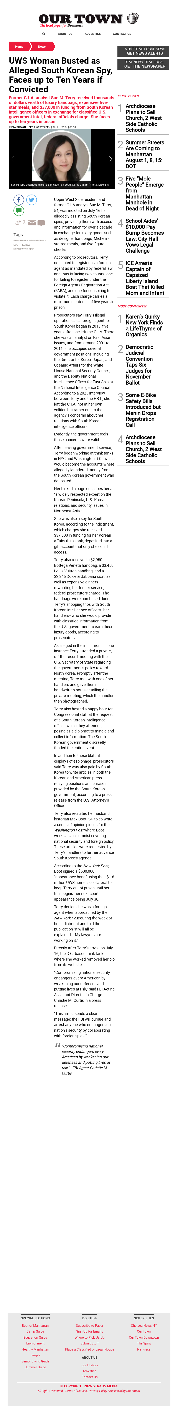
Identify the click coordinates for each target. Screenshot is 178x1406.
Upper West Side (38, 127)
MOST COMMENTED (132, 306)
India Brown (17, 127)
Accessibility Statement (124, 1391)
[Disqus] (62, 1137)
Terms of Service (76, 1391)
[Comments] (18, 210)
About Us (65, 34)
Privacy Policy (98, 1391)
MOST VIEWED (128, 96)
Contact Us (122, 34)
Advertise (93, 34)
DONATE (158, 5)
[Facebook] (18, 200)
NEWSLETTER (134, 5)
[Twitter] (31, 200)
